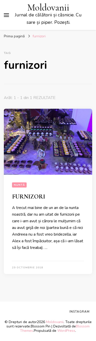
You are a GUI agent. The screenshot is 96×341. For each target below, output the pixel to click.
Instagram (79, 312)
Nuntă (19, 185)
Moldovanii (48, 7)
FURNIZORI (28, 196)
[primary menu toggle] (6, 15)
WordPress (66, 330)
